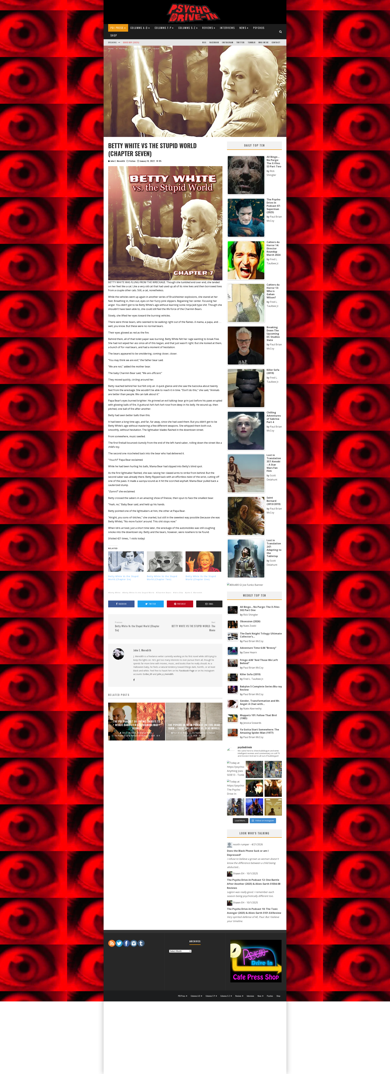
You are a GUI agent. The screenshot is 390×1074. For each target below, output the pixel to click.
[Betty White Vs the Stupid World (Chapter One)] (203, 561)
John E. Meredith (117, 160)
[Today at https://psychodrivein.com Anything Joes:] (235, 769)
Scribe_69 (147, 674)
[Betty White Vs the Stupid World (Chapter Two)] (165, 561)
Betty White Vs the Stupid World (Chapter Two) (162, 578)
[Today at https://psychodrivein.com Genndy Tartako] (254, 788)
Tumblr (251, 42)
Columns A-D (139, 28)
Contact (276, 42)
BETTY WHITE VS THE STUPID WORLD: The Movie (193, 626)
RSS (204, 42)
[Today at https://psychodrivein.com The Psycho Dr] (235, 788)
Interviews (227, 28)
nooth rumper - (248, 844)
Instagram (227, 42)
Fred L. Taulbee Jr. (253, 679)
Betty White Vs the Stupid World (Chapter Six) (123, 578)
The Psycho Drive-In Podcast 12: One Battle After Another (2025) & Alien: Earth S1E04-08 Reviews (253, 884)
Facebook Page (186, 670)
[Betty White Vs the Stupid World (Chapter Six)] (126, 561)
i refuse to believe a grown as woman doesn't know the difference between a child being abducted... (253, 863)
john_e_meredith (165, 674)
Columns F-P (163, 28)
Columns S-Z (186, 28)
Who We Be (264, 42)
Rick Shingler (250, 614)
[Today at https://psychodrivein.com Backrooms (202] (273, 807)
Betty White (115, 592)
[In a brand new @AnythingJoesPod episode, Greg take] (254, 807)
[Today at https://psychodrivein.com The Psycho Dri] (254, 769)
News (242, 28)
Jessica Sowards (252, 723)
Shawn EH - (245, 873)
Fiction (132, 161)
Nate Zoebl (249, 625)
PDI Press (117, 28)
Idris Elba (178, 592)
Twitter (240, 42)
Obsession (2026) (131, 42)
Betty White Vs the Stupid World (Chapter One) (201, 578)
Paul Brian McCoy (253, 641)
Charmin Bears (164, 592)
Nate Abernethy (252, 708)
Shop (113, 35)
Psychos (259, 28)
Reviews (207, 28)
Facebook (214, 42)
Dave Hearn (250, 652)
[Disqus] (165, 793)
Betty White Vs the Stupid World (139, 592)
